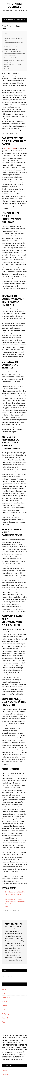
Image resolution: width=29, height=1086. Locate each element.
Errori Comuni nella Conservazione (13, 58)
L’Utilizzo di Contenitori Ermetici (13, 51)
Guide (3, 1010)
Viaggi (3, 1022)
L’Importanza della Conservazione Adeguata (13, 43)
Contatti (4, 1070)
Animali (4, 989)
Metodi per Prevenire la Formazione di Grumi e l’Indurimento (14, 54)
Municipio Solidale (14, 5)
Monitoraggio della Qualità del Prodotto (12, 65)
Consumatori (15, 910)
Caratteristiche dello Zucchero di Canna (13, 39)
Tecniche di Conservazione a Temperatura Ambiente (12, 48)
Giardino (4, 1005)
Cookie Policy (6, 1074)
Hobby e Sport (6, 1014)
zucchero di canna (10, 148)
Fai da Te (4, 1001)
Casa (3, 993)
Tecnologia (5, 1018)
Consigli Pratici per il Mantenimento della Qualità (14, 61)
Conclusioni (7, 68)
